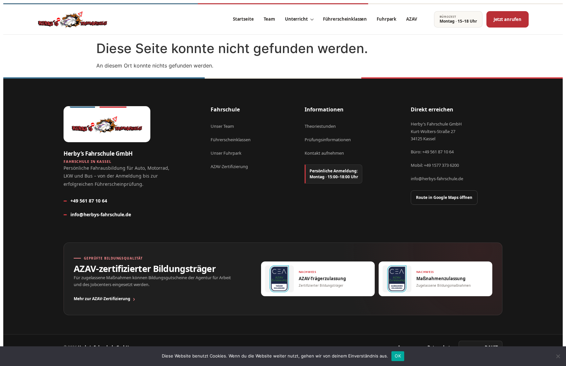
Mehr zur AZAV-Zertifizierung (102, 298)
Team (269, 19)
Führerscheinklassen (345, 19)
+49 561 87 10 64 (88, 201)
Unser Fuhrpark (226, 153)
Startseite (243, 19)
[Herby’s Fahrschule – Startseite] (72, 19)
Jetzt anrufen (507, 19)
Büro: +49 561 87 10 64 (432, 152)
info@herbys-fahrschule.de (100, 214)
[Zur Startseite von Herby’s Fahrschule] (107, 124)
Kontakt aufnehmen (324, 153)
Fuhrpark (386, 19)
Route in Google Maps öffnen (444, 197)
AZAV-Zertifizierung (229, 166)
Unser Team (222, 126)
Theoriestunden (320, 126)
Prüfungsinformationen (328, 140)
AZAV (411, 19)
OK (398, 355)
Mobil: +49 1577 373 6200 (435, 165)
